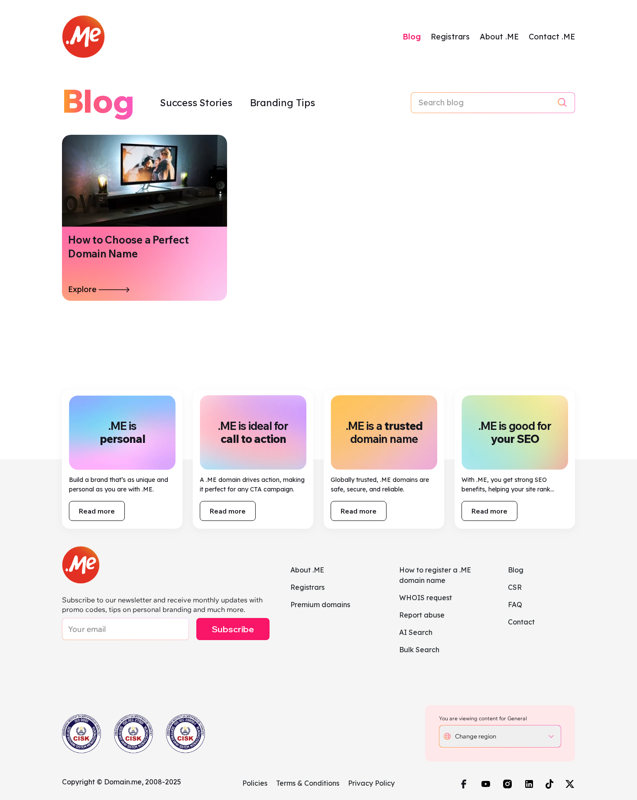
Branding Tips (282, 103)
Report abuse (422, 615)
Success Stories (197, 103)
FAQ (515, 604)
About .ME (499, 37)
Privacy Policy (371, 783)
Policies (254, 783)
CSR (515, 587)
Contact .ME (552, 37)
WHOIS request (425, 597)
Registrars (450, 37)
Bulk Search (419, 649)
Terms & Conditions (307, 783)
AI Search (415, 632)
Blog (412, 37)
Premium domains (320, 604)
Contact (521, 622)
